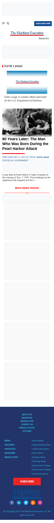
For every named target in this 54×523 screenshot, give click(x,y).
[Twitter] (26, 502)
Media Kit (44, 38)
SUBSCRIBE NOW (43, 23)
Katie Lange (43, 157)
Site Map (27, 431)
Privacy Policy (27, 428)
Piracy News (38, 440)
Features (9, 444)
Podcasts (10, 449)
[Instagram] (40, 502)
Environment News (41, 469)
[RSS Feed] (33, 502)
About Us (27, 414)
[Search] (8, 24)
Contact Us (27, 424)
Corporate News (40, 473)
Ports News (37, 453)
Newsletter (27, 421)
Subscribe (27, 481)
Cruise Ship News (40, 449)
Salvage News (39, 457)
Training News (39, 461)
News (7, 440)
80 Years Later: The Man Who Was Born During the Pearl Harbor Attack (25, 144)
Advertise (27, 418)
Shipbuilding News (41, 444)
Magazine (9, 453)
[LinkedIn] (18, 502)
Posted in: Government (15, 160)
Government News (41, 465)
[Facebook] (11, 502)
